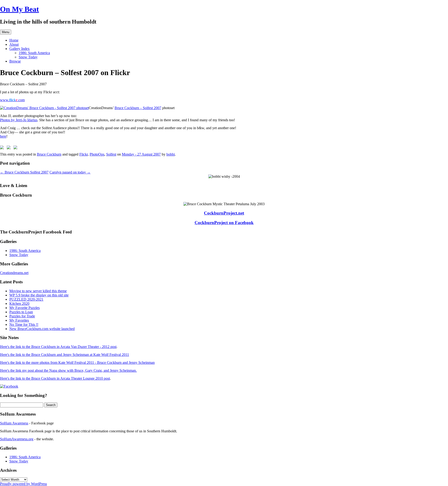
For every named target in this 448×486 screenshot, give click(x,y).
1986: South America (34, 53)
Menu (5, 32)
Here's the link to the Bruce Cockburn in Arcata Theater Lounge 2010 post (55, 378)
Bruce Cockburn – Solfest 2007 (138, 108)
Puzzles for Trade (22, 316)
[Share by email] (16, 148)
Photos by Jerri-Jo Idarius (18, 120)
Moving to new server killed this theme (38, 291)
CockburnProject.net (224, 213)
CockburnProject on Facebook (224, 222)
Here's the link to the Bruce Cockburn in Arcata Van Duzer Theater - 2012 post (58, 347)
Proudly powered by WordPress (23, 484)
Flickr (83, 154)
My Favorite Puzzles (24, 308)
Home (13, 40)
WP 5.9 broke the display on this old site (39, 295)
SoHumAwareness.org (16, 439)
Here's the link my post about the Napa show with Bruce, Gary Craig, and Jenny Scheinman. (68, 370)
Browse (15, 61)
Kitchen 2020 (19, 303)
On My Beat (19, 9)
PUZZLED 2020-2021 (26, 299)
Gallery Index (19, 49)
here (3, 136)
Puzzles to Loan (21, 312)
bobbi (170, 154)
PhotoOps (97, 154)
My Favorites (19, 320)
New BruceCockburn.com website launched (42, 329)
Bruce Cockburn (49, 154)
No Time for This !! (23, 324)
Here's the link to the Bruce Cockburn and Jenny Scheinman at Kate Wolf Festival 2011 (64, 355)
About (14, 44)
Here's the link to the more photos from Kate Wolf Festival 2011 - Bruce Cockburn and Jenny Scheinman (77, 362)
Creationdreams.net (14, 273)
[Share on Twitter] (9, 148)
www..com (12, 100)
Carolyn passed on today (70, 172)
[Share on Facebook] (3, 148)
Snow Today (28, 57)
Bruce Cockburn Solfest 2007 (24, 172)
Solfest (111, 154)
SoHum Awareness (14, 423)
